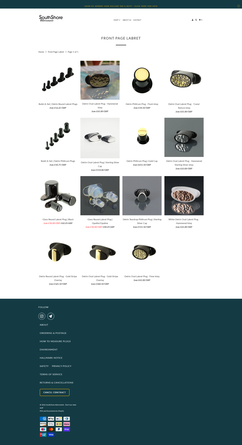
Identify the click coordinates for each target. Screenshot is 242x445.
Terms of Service (51, 374)
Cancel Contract (54, 392)
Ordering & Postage (53, 333)
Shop (116, 20)
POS (41, 411)
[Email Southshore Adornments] (51, 316)
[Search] (196, 20)
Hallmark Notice (51, 357)
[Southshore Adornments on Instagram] (42, 316)
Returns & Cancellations (56, 382)
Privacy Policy (61, 366)
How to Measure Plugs (55, 341)
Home (41, 52)
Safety (44, 366)
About (44, 324)
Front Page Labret (56, 52)
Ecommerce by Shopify (55, 411)
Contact (137, 20)
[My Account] (192, 20)
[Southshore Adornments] (51, 18)
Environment (49, 349)
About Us (127, 20)
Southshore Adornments (55, 405)
